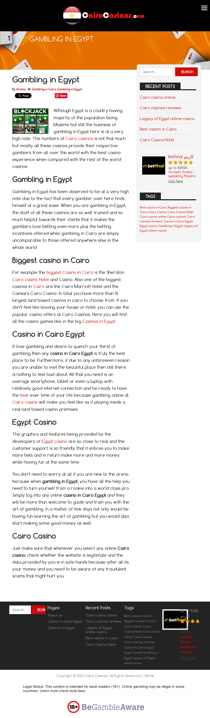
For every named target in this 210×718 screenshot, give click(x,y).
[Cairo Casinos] (103, 24)
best (24, 395)
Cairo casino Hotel (30, 279)
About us (55, 615)
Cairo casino (25, 402)
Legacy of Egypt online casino (167, 118)
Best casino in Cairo (158, 129)
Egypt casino (54, 441)
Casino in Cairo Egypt (178, 221)
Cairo (38, 286)
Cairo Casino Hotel (157, 139)
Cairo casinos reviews (160, 107)
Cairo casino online (157, 97)
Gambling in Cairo (44, 89)
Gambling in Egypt (69, 89)
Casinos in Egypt (98, 321)
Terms (149, 676)
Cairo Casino (157, 212)
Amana (21, 89)
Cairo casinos (80, 138)
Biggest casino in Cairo (140, 621)
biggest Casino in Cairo (69, 272)
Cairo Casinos (96, 676)
